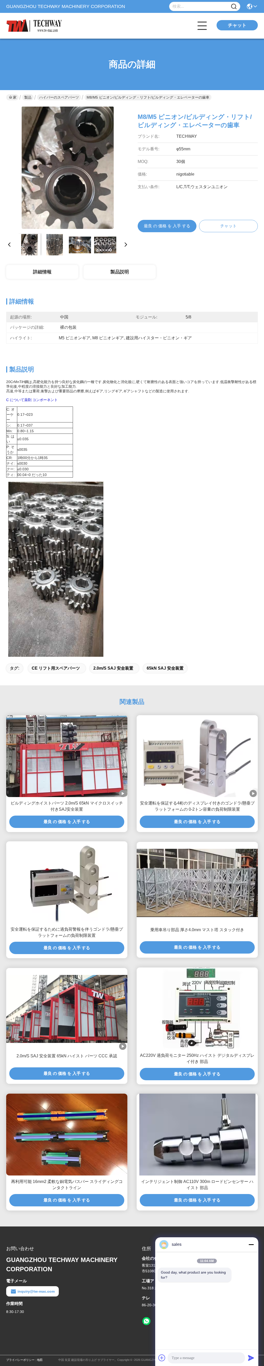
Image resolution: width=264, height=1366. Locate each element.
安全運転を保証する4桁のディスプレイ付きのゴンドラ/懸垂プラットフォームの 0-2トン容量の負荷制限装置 (197, 806)
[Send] (251, 1357)
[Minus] (251, 1244)
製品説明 (119, 271)
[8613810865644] (146, 1321)
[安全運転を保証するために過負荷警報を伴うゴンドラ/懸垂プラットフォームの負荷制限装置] (66, 882)
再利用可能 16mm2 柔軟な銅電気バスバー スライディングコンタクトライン (67, 1184)
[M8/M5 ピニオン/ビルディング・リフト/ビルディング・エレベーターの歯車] (67, 168)
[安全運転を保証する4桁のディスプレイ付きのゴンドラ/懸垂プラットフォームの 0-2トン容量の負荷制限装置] (197, 756)
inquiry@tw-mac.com (36, 1291)
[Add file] (162, 1357)
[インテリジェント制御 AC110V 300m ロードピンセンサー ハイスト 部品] (197, 1134)
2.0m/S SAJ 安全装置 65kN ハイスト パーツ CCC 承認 (66, 1056)
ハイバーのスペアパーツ (59, 97)
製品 (27, 97)
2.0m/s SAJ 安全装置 (113, 668)
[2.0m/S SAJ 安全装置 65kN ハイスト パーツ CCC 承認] (66, 1009)
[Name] (234, 6)
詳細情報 (42, 271)
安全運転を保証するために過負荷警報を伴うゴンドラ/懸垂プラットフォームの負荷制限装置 (67, 932)
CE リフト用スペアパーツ (56, 668)
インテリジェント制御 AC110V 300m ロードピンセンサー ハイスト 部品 (197, 1184)
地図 (40, 1359)
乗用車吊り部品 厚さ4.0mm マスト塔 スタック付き (197, 930)
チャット (237, 25)
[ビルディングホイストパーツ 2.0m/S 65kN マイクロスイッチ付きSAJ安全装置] (66, 756)
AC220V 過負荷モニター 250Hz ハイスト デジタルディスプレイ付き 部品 (197, 1058)
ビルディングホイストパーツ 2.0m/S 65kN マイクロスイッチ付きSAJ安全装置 (67, 806)
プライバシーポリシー (20, 1359)
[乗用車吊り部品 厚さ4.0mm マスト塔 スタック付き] (197, 883)
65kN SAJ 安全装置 (165, 668)
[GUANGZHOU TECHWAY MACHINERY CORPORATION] (34, 25)
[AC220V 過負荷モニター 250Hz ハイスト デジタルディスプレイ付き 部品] (197, 1008)
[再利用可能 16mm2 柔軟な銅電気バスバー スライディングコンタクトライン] (66, 1134)
